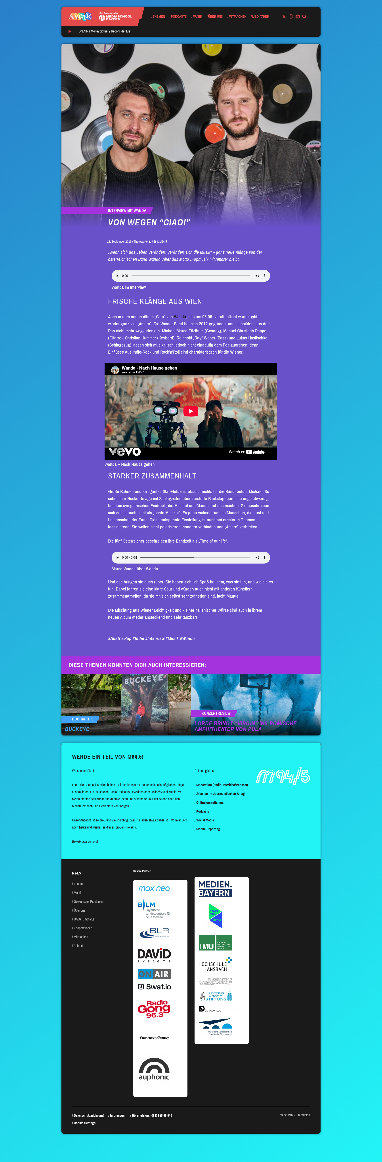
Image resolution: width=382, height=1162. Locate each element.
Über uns (215, 16)
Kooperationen (83, 928)
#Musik (172, 638)
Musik (197, 16)
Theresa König (142, 241)
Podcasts (179, 16)
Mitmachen (237, 16)
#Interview (154, 638)
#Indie (138, 638)
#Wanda (187, 638)
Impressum (118, 1115)
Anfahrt (78, 946)
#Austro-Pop (120, 638)
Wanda (180, 316)
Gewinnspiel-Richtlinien (88, 901)
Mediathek (260, 16)
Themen (159, 16)
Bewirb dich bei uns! (85, 841)
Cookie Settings (85, 1123)
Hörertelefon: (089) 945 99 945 (152, 1115)
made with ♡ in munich (295, 1115)
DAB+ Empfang (84, 919)
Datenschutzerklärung (89, 1115)
